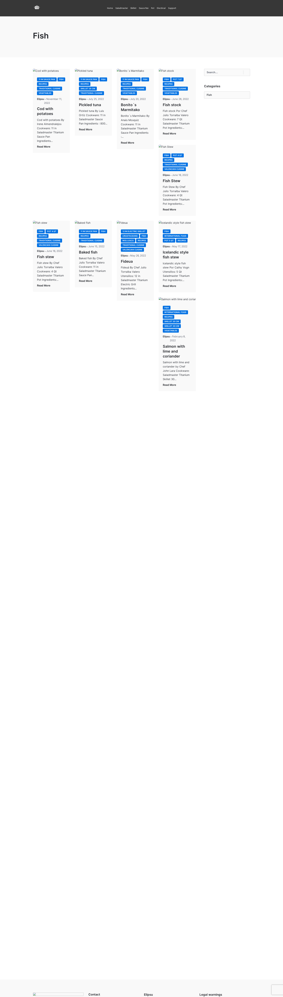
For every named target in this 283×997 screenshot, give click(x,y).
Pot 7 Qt (177, 79)
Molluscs (128, 240)
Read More (43, 146)
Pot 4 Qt (177, 155)
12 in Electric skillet (134, 231)
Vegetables (45, 93)
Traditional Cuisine (49, 88)
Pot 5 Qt (169, 240)
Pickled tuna (90, 105)
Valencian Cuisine (174, 169)
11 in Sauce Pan (47, 79)
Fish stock (172, 105)
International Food (175, 236)
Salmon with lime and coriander (174, 351)
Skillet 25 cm (88, 88)
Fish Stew (171, 181)
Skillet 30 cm (171, 326)
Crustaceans (130, 236)
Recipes (43, 84)
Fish (61, 79)
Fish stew (45, 256)
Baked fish (88, 252)
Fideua (127, 261)
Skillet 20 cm (171, 321)
